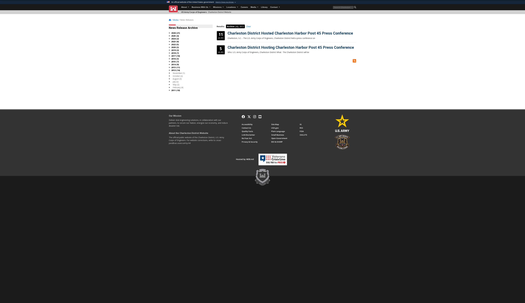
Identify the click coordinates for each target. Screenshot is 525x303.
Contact (274, 7)
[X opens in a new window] (249, 116)
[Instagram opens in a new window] (254, 116)
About (184, 7)
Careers (244, 7)
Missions (217, 7)
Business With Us (200, 7)
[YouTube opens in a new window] (260, 116)
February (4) (178, 87)
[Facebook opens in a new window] (243, 116)
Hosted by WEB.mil (245, 159)
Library (264, 7)
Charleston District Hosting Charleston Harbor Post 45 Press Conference (291, 47)
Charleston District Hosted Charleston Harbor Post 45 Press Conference (290, 33)
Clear (248, 26)
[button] (226, 2)
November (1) (179, 73)
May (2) (176, 84)
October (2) (178, 76)
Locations (231, 7)
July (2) (176, 81)
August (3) (177, 79)
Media (254, 7)
